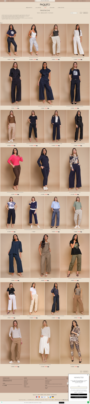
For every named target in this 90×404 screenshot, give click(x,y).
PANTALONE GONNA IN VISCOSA (45, 364)
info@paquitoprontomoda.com (66, 399)
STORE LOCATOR (61, 7)
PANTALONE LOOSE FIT (15, 364)
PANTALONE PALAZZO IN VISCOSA (11, 143)
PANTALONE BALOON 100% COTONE (78, 229)
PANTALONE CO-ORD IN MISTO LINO (45, 278)
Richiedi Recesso (47, 381)
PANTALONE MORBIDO (15, 106)
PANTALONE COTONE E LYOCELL (11, 229)
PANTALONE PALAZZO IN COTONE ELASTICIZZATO (74, 106)
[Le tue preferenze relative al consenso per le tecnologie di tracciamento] (2, 402)
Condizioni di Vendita (48, 380)
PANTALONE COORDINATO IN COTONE (45, 192)
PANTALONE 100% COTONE (55, 229)
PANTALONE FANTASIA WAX (74, 364)
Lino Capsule (38, 7)
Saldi (45, 7)
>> (87, 371)
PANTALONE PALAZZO (15, 278)
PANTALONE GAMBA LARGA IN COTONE (45, 106)
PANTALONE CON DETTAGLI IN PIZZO (78, 57)
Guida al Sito (26, 380)
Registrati (46, 387)
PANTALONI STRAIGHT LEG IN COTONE (74, 278)
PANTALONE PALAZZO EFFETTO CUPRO (55, 143)
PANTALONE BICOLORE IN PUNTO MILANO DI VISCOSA (33, 229)
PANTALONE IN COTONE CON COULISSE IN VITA (11, 57)
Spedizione (25, 381)
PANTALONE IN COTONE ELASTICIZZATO (78, 143)
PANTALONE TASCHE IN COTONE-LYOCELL (34, 143)
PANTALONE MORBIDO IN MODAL (75, 192)
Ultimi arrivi (52, 7)
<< (80, 12)
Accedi (46, 388)
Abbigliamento (29, 7)
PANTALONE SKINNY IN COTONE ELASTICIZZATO (15, 192)
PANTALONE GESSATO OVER (55, 57)
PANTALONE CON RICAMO (33, 57)
